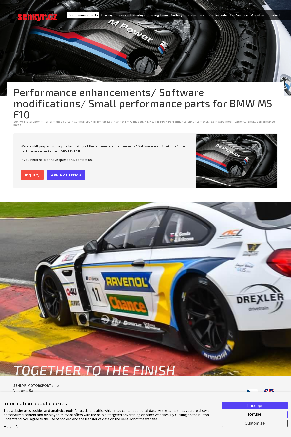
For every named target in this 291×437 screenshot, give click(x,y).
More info (11, 426)
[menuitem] (83, 15)
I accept (254, 405)
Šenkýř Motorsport (26, 121)
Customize (255, 423)
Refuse (255, 414)
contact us (84, 159)
